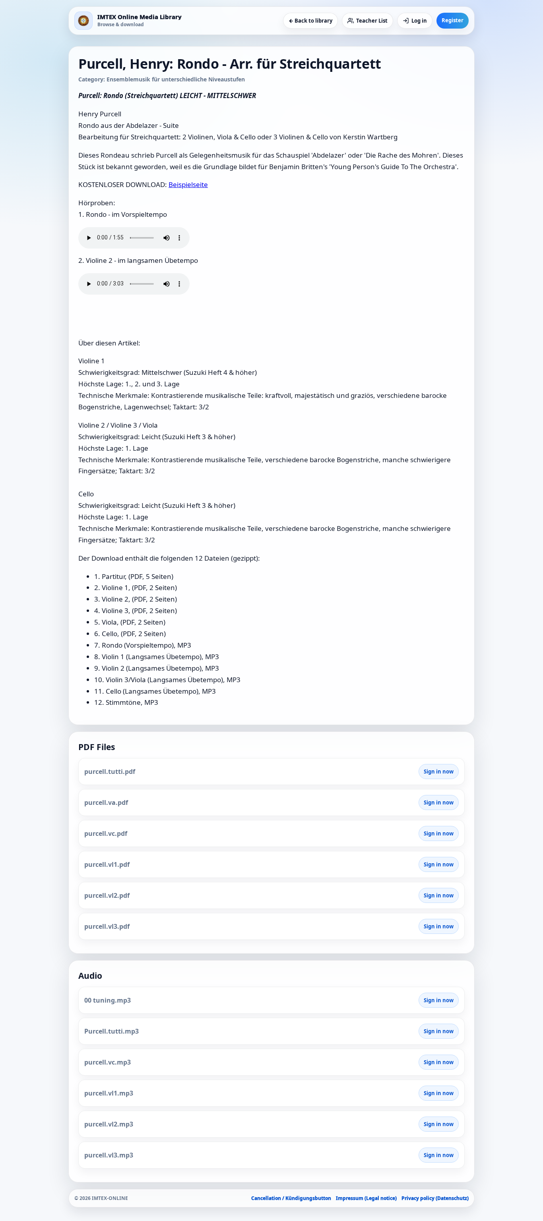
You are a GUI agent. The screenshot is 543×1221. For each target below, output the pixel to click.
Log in (419, 20)
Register (452, 20)
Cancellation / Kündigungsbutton (291, 1198)
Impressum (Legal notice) (366, 1198)
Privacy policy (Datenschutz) (435, 1198)
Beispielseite (188, 184)
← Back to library (310, 20)
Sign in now (439, 771)
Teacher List (372, 20)
